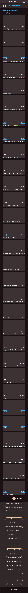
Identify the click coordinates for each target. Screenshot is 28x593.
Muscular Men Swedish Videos (14, 581)
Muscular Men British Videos (14, 522)
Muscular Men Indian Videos (14, 553)
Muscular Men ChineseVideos (14, 530)
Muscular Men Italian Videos (14, 557)
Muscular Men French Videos (14, 546)
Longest (9, 13)
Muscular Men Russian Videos (14, 577)
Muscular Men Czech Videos (14, 534)
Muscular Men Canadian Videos (14, 526)
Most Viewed (16, 13)
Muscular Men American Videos (14, 507)
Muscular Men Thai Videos (14, 584)
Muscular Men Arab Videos (14, 511)
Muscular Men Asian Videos (14, 515)
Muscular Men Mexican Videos (14, 573)
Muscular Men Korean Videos (14, 565)
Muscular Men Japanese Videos (14, 561)
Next (21, 498)
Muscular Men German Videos (14, 550)
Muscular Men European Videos (14, 542)
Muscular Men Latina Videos (14, 569)
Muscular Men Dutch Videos (14, 538)
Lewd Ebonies (11, 2)
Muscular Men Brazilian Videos (14, 518)
